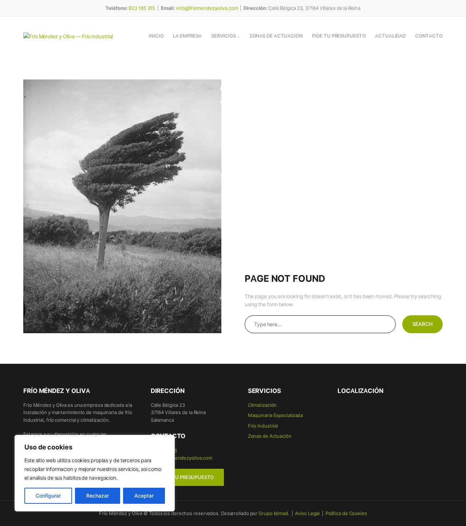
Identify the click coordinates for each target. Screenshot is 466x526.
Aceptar (144, 495)
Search (422, 323)
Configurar (48, 495)
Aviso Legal (307, 513)
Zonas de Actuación (270, 436)
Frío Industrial (263, 425)
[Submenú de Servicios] (238, 36)
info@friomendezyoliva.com (207, 8)
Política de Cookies (346, 513)
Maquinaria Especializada (275, 415)
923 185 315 (142, 8)
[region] (95, 473)
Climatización (262, 405)
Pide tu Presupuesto (187, 477)
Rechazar (97, 495)
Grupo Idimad (273, 513)
